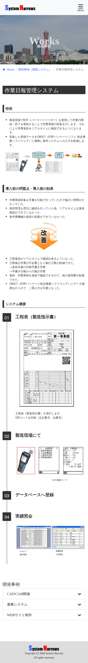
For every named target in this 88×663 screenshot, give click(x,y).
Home (10, 69)
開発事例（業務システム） (35, 69)
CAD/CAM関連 (18, 594)
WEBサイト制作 (19, 615)
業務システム (17, 604)
